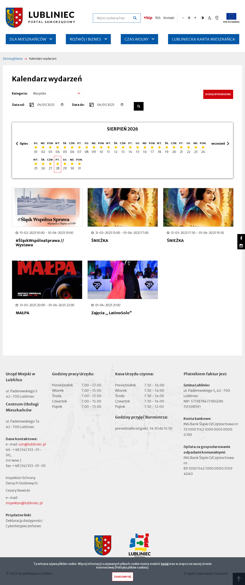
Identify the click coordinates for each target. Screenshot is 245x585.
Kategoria (19, 93)
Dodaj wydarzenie (218, 94)
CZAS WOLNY (137, 39)
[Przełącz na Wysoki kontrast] (203, 17)
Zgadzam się (122, 576)
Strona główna (12, 58)
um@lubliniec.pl (32, 444)
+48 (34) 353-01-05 (29, 465)
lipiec (22, 144)
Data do (78, 105)
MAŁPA (22, 312)
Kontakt (168, 18)
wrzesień (218, 144)
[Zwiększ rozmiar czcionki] (195, 18)
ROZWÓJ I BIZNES (85, 39)
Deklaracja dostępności (24, 520)
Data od (18, 105)
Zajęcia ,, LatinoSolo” (111, 312)
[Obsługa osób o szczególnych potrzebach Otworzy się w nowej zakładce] (216, 18)
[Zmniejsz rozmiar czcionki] (183, 18)
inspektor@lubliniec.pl (24, 503)
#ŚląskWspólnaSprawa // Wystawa (40, 242)
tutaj (164, 564)
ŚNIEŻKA (99, 240)
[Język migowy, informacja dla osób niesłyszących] (209, 18)
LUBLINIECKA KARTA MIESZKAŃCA (203, 40)
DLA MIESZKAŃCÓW (28, 39)
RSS (158, 18)
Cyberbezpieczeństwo (23, 526)
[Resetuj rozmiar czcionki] (189, 18)
